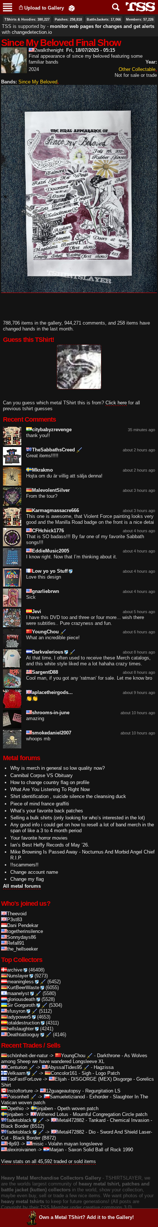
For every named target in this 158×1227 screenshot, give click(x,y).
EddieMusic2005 (50, 551)
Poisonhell (18, 1096)
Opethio (15, 1108)
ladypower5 (19, 1017)
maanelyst (18, 993)
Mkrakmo (42, 470)
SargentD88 (45, 672)
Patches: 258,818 (68, 19)
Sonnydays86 (21, 937)
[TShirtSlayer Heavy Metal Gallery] (138, 6)
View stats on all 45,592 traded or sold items (48, 1161)
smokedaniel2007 (51, 733)
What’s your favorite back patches (46, 810)
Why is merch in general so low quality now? (57, 768)
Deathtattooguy (23, 1034)
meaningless (20, 981)
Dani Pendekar (22, 925)
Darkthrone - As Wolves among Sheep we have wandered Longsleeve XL (74, 1058)
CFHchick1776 (48, 530)
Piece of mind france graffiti (39, 803)
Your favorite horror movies (39, 838)
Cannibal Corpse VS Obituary (41, 775)
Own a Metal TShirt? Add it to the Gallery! (86, 1217)
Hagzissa (104, 1067)
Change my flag (27, 879)
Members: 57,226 (140, 19)
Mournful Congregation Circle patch (110, 1114)
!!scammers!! (24, 865)
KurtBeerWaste (23, 987)
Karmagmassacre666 (55, 510)
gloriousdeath (21, 999)
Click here (116, 402)
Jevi (36, 611)
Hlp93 (13, 1143)
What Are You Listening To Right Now (50, 789)
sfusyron (16, 1011)
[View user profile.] (14, 70)
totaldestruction (23, 1023)
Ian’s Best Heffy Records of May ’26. (49, 845)
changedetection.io (32, 32)
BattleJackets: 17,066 (104, 19)
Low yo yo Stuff (50, 571)
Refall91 (15, 943)
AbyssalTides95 (65, 1067)
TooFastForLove (24, 1079)
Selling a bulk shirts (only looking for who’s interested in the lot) (77, 817)
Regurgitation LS (103, 1091)
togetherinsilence (25, 931)
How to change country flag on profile (49, 782)
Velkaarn (16, 1073)
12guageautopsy (63, 1091)
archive (14, 970)
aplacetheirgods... (52, 692)
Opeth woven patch (77, 1108)
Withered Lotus (52, 1114)
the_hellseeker (22, 949)
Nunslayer (17, 976)
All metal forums (22, 886)
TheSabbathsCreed (53, 449)
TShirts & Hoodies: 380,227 (27, 19)
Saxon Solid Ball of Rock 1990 (100, 1149)
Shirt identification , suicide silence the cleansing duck (68, 796)
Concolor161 (64, 1073)
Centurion (17, 1067)
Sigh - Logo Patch (101, 1073)
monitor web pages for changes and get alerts (102, 26)
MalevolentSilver (51, 490)
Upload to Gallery (44, 8)
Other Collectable (137, 69)
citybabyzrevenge (52, 429)
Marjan (56, 1149)
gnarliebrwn (45, 591)
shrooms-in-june (50, 712)
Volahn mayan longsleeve (75, 1143)
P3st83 (14, 919)
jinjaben (45, 1108)
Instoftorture (20, 1091)
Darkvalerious (47, 652)
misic (38, 1143)
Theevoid (16, 913)
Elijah (61, 1079)
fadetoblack (19, 1120)
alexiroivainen (21, 1149)
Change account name (34, 872)
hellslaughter (20, 1028)
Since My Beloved (37, 82)
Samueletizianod (67, 1096)
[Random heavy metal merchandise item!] (72, 7)
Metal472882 (70, 1120)
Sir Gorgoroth (21, 1005)
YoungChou (45, 631)
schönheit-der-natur (27, 1055)
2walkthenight (49, 50)
